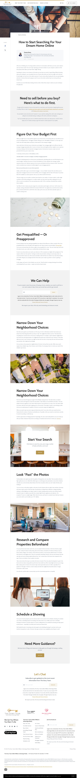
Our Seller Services (27, 725)
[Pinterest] (12, 726)
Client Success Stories (28, 734)
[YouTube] (14, 726)
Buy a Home (25, 728)
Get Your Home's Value (28, 736)
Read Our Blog (26, 738)
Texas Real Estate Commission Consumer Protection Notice (15, 766)
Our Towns (37, 723)
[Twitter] (7, 726)
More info (59, 776)
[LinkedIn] (9, 726)
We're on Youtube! (39, 734)
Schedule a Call (26, 741)
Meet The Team (26, 723)
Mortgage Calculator (39, 740)
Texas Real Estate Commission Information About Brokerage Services (39, 766)
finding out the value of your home (40, 111)
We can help (59, 245)
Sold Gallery (37, 742)
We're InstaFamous (39, 732)
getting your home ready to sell (36, 109)
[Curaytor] (10, 733)
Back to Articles (22, 35)
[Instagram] (17, 726)
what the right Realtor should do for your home (53, 109)
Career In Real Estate (39, 725)
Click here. (59, 418)
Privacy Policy (73, 749)
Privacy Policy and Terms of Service (40, 302)
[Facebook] (5, 726)
